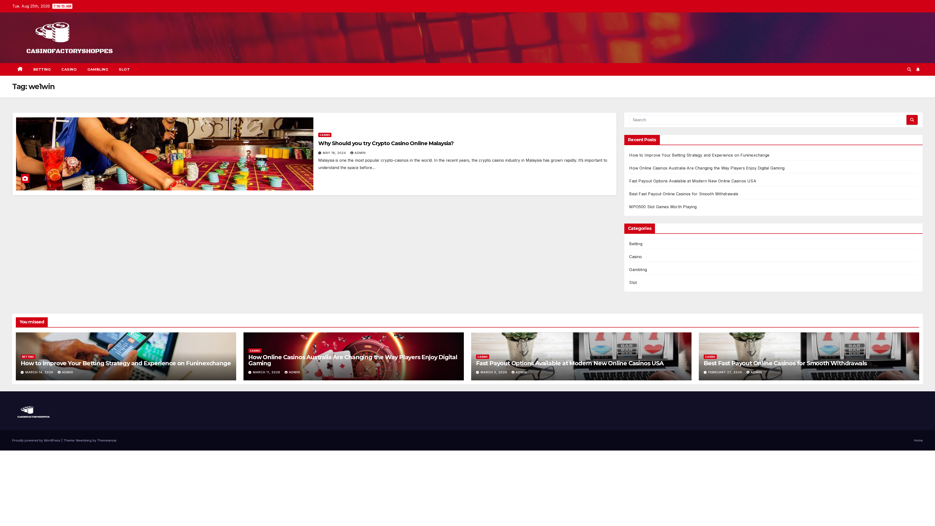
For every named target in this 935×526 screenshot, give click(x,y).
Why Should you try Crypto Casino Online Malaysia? (386, 143)
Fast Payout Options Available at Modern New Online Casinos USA (692, 180)
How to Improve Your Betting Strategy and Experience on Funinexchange (699, 155)
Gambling (97, 69)
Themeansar (106, 440)
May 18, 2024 (335, 153)
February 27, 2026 (725, 372)
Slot (124, 69)
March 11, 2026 (267, 372)
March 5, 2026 (494, 372)
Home (918, 440)
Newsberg (84, 440)
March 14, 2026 (39, 372)
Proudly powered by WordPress (36, 440)
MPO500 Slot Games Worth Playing (663, 206)
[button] (909, 69)
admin (360, 153)
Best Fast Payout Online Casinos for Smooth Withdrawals (683, 193)
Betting (42, 69)
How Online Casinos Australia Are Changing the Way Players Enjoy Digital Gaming (707, 168)
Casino (69, 69)
